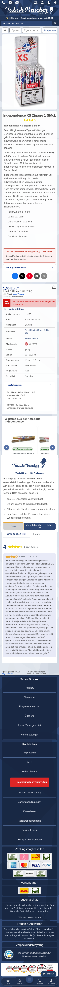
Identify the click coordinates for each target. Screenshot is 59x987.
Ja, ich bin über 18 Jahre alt (39, 526)
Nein (13, 526)
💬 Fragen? (48, 974)
